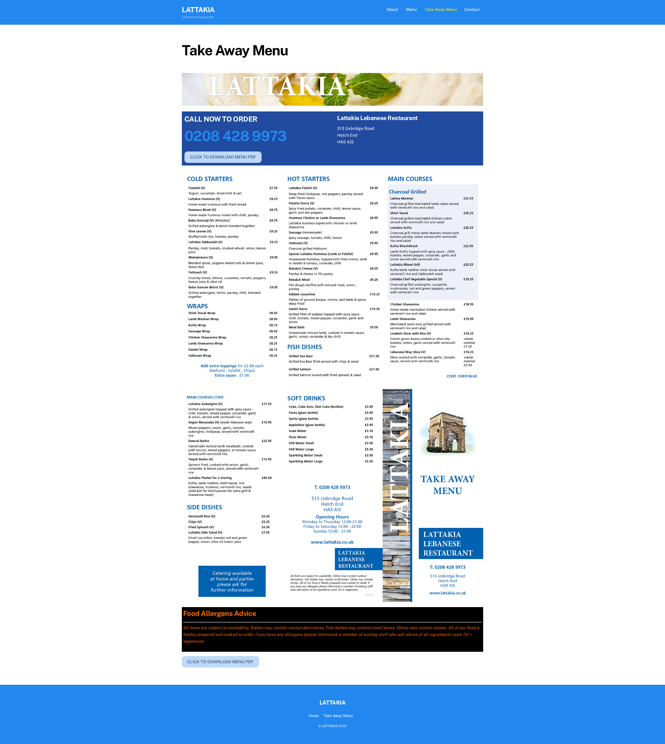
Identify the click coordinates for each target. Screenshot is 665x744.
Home (314, 715)
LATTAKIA (330, 726)
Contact (472, 9)
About (392, 9)
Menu (411, 9)
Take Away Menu (440, 9)
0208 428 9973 (235, 136)
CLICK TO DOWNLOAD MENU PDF (223, 157)
